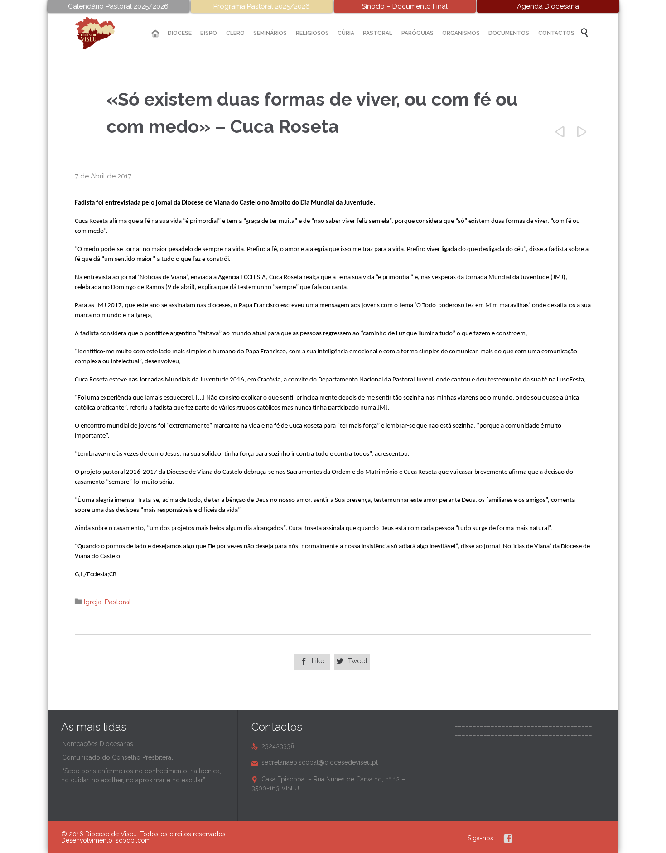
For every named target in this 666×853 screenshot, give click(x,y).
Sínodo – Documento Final (405, 6)
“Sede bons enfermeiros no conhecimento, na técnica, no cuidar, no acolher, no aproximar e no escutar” (141, 775)
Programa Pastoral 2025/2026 (261, 6)
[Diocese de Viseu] (101, 33)
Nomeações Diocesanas (97, 743)
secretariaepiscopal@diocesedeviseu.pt (314, 762)
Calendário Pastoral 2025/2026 (118, 6)
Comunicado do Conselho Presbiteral (117, 757)
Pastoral (118, 602)
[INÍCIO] (155, 33)
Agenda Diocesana (548, 6)
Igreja (92, 602)
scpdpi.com (133, 840)
